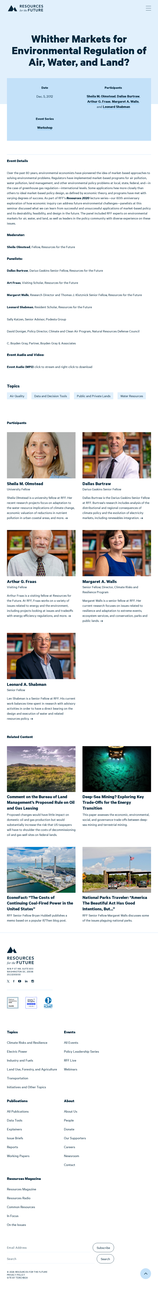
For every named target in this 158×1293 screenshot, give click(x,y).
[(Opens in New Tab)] (12, 999)
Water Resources (131, 396)
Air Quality (17, 396)
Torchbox (22, 1277)
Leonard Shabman (116, 106)
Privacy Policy (16, 1274)
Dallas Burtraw (128, 96)
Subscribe (103, 1247)
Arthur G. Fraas (99, 101)
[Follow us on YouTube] (19, 981)
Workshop (44, 127)
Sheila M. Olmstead (101, 96)
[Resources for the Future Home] (25, 8)
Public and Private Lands (93, 396)
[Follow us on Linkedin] (26, 981)
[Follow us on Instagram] (32, 981)
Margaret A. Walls (125, 101)
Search (105, 1259)
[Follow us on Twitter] (8, 981)
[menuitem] (32, 1042)
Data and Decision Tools (50, 396)
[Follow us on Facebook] (13, 981)
